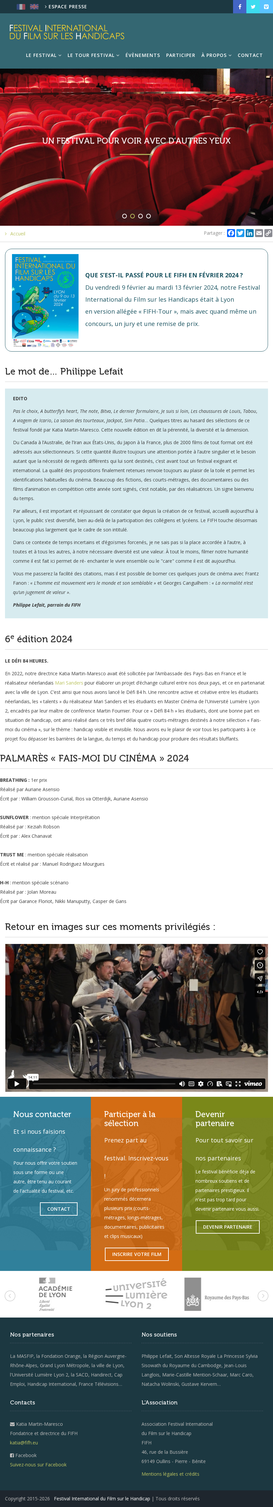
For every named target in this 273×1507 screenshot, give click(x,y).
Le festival (42, 55)
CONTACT (58, 1209)
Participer (180, 55)
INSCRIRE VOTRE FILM (136, 1254)
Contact (250, 55)
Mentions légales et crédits (170, 1474)
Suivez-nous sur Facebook (38, 1464)
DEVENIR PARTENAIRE (227, 1227)
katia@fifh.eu (24, 1442)
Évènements (143, 55)
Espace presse (67, 6)
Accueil (17, 233)
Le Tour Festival (92, 55)
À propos (214, 55)
